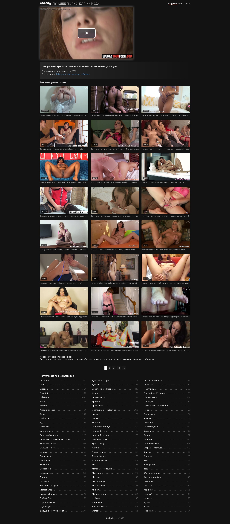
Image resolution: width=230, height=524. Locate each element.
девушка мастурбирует (78, 74)
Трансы (186, 3)
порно (63, 357)
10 (119, 368)
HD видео (61, 74)
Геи (180, 3)
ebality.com (113, 518)
